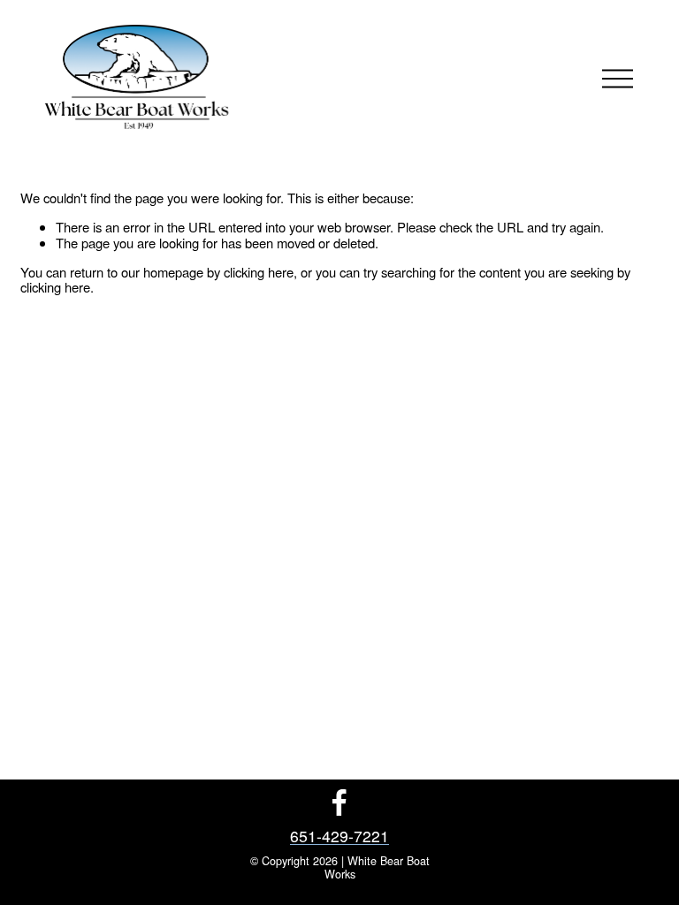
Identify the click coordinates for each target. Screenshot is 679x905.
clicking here (259, 271)
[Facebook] (339, 802)
